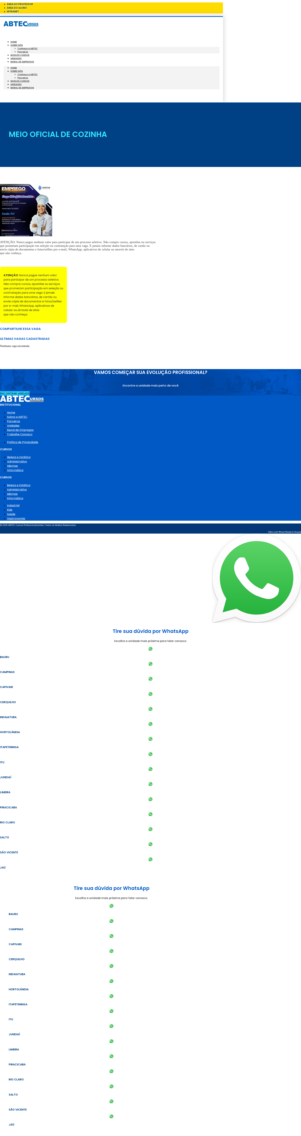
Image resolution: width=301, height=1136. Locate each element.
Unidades (16, 58)
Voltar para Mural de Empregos (22, 261)
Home (13, 41)
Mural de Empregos (22, 61)
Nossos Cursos (19, 55)
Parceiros (22, 51)
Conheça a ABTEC (27, 48)
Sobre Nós (16, 45)
